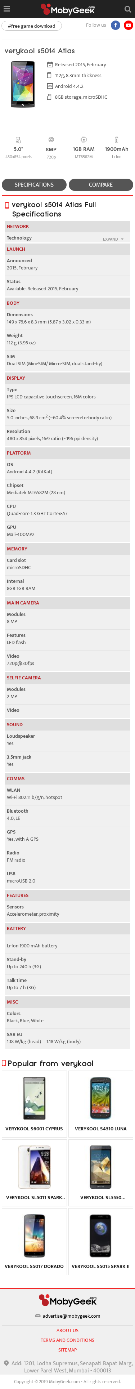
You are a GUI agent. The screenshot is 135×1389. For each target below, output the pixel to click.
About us (67, 1330)
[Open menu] (6, 9)
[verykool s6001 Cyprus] (34, 1118)
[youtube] (128, 25)
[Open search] (128, 9)
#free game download (31, 26)
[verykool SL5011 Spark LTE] (34, 1187)
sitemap (67, 1350)
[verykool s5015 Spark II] (100, 1255)
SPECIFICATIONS (34, 185)
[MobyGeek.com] (68, 9)
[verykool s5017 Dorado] (34, 1255)
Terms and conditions (67, 1340)
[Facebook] (115, 25)
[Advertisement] (67, 1380)
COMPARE (101, 185)
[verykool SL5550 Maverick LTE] (100, 1187)
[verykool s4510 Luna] (100, 1118)
